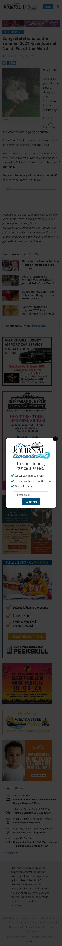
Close (55, 438)
